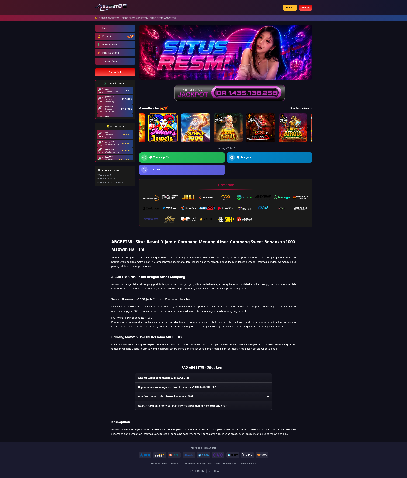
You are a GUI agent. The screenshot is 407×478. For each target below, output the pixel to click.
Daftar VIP (115, 72)
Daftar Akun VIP (248, 463)
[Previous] (144, 128)
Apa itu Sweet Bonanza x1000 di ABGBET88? (164, 377)
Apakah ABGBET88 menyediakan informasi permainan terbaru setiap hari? (183, 405)
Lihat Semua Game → (301, 108)
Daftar (305, 7)
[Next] (308, 128)
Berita (217, 463)
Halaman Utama (159, 463)
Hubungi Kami (204, 463)
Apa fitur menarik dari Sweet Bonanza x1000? (165, 396)
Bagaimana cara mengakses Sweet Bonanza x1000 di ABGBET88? (177, 387)
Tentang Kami (230, 463)
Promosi (174, 463)
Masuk (290, 7)
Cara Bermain (188, 463)
